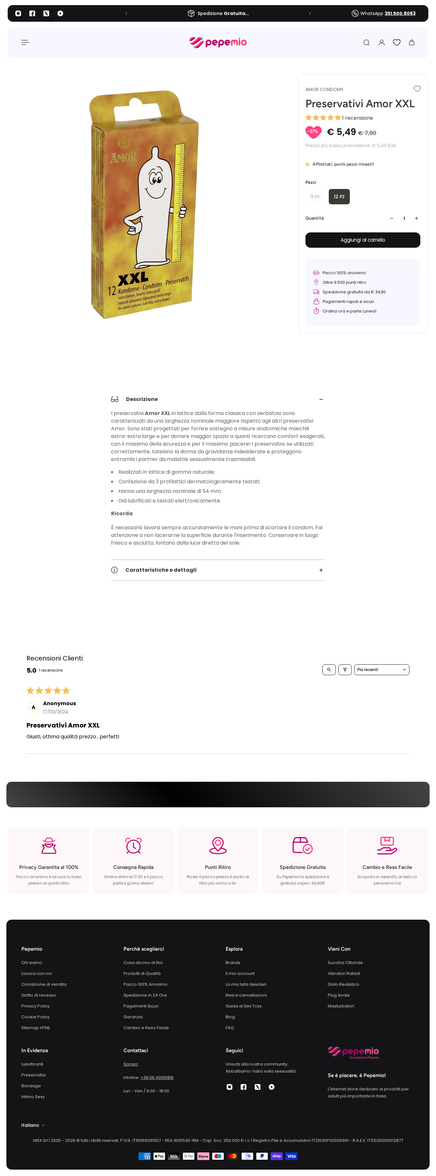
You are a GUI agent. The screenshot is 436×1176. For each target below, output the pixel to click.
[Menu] (24, 42)
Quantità (314, 218)
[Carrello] (411, 42)
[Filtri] (345, 669)
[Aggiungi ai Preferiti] (417, 89)
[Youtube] (60, 13)
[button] (323, 118)
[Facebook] (32, 13)
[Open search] (329, 669)
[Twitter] (46, 13)
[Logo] (218, 42)
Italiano (30, 1125)
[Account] (381, 42)
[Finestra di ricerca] (366, 42)
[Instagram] (18, 13)
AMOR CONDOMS (324, 89)
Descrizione (142, 399)
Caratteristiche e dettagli (161, 570)
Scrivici (131, 1064)
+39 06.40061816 (157, 1077)
